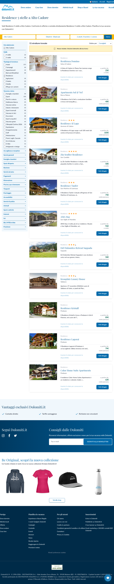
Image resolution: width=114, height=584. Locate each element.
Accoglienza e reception (15, 151)
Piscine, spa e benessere (15, 184)
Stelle (15, 52)
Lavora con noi (62, 522)
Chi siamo (60, 518)
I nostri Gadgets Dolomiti (37, 522)
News (30, 538)
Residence (9, 76)
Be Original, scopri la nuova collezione (30, 460)
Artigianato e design (13, 146)
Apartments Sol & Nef (72, 92)
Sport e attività (15, 210)
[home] (8, 7)
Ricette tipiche (33, 541)
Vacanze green (11, 121)
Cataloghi (31, 525)
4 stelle (8, 55)
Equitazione (10, 127)
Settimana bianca (12, 102)
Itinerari (31, 535)
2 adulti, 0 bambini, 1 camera (87, 37)
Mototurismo (10, 135)
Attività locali (68, 7)
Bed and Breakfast (12, 73)
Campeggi (9, 67)
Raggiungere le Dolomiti (36, 544)
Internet (15, 214)
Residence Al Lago (70, 123)
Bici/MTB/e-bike (15, 222)
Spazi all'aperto (15, 163)
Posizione (15, 227)
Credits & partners (63, 525)
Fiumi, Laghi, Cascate (13, 138)
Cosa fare (39, 7)
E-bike (8, 144)
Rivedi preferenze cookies (57, 552)
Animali (15, 206)
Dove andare (26, 7)
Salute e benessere (12, 108)
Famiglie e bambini (15, 159)
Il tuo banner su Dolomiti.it (95, 525)
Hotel (8, 64)
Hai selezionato (9, 45)
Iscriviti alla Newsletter (97, 442)
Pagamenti (15, 176)
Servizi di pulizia (15, 201)
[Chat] (107, 577)
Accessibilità (15, 197)
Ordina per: (93, 43)
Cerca (108, 37)
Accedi (102, 2)
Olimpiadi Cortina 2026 (14, 124)
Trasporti (15, 189)
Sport (8, 96)
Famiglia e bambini (12, 94)
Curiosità (31, 528)
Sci (15, 218)
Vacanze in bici (11, 113)
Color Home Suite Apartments (76, 370)
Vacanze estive (11, 105)
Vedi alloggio (102, 78)
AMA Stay (65, 216)
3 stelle (8, 57)
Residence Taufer (69, 185)
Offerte (2, 525)
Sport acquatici (11, 119)
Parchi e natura (11, 99)
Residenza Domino (70, 61)
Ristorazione (15, 180)
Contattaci (60, 531)
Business (15, 168)
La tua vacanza (98, 7)
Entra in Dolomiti (91, 518)
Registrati (110, 2)
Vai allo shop (57, 500)
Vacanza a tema (15, 91)
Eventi (30, 531)
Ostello (8, 84)
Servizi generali (15, 155)
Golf (7, 133)
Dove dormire (52, 7)
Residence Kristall (70, 308)
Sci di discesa (10, 141)
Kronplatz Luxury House (73, 278)
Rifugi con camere (12, 87)
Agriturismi (9, 78)
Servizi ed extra (15, 172)
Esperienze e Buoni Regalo (37, 518)
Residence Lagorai (70, 339)
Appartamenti (10, 70)
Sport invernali (11, 110)
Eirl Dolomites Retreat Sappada (76, 247)
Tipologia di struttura (15, 62)
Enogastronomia (11, 130)
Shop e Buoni (83, 7)
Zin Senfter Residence (72, 154)
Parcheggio (15, 193)
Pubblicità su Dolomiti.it (94, 522)
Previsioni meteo (34, 547)
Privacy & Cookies (63, 535)
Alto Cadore (10, 48)
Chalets (8, 81)
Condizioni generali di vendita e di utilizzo (71, 528)
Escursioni (9, 116)
